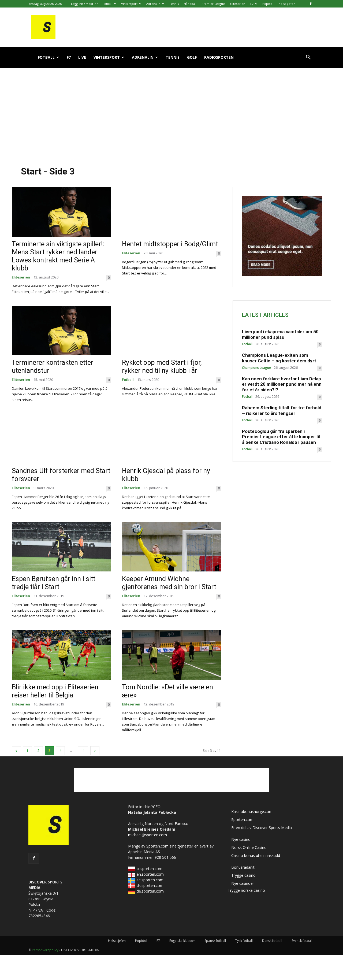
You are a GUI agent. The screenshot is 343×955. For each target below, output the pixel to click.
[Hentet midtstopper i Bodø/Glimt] (171, 212)
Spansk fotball (215, 940)
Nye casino (241, 839)
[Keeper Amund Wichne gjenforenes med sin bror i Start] (171, 547)
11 (83, 750)
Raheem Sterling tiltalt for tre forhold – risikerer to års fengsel (281, 410)
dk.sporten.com (150, 885)
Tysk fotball (244, 940)
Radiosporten (219, 57)
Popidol (267, 4)
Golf (192, 57)
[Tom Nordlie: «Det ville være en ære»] (171, 655)
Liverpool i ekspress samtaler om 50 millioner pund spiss (280, 334)
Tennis (174, 4)
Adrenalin (153, 4)
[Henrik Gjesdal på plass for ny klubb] (171, 438)
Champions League (256, 367)
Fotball (107, 4)
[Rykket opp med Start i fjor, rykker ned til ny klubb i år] (171, 330)
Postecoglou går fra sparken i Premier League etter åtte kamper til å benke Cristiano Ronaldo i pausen (281, 437)
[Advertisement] (171, 112)
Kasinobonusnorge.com (252, 811)
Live (82, 57)
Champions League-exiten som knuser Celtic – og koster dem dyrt (279, 357)
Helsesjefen (286, 4)
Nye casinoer (242, 883)
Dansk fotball (272, 940)
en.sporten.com (150, 874)
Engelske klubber (182, 940)
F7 (251, 4)
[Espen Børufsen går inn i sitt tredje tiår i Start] (61, 547)
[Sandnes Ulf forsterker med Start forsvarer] (61, 438)
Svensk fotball (302, 940)
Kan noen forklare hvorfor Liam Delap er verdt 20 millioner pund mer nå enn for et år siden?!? (282, 384)
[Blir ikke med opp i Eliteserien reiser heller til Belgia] (61, 655)
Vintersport (129, 4)
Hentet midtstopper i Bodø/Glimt (170, 244)
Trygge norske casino (246, 890)
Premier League (213, 4)
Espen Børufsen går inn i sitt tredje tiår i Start (53, 583)
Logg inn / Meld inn (84, 4)
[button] (308, 57)
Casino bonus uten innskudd (255, 855)
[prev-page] (16, 750)
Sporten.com (158, 846)
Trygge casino (243, 875)
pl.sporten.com (149, 868)
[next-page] (94, 750)
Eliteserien (237, 4)
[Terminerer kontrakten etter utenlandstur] (61, 330)
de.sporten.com (150, 891)
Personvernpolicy (45, 950)
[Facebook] (311, 4)
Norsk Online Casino (249, 847)
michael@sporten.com (147, 834)
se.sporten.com (150, 879)
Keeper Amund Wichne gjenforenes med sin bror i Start (169, 583)
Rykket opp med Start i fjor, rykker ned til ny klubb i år (162, 366)
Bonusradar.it (243, 867)
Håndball (190, 4)
